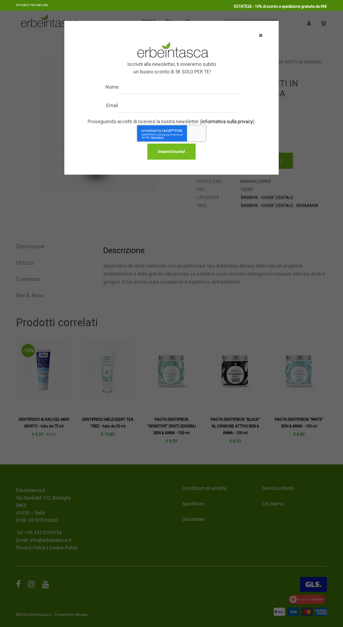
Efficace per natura (32, 5)
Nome (112, 87)
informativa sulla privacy (227, 121)
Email (112, 105)
